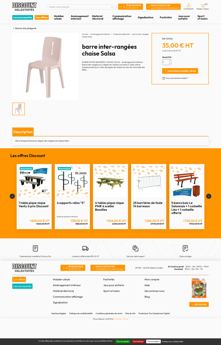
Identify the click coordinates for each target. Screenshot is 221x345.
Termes (125, 319)
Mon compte (152, 279)
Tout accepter (123, 341)
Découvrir (201, 304)
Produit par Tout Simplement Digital (154, 313)
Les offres (42, 17)
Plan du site (130, 313)
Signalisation (145, 17)
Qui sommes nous (154, 291)
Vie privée (117, 319)
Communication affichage (121, 17)
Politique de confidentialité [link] (172, 341)
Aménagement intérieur (80, 17)
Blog (147, 296)
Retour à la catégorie (25, 28)
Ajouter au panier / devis (181, 71)
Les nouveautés (22, 17)
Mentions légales (58, 313)
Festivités (166, 17)
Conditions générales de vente (109, 313)
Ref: (164, 38)
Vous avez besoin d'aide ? (176, 78)
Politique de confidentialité (81, 313)
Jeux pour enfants (184, 17)
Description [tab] (23, 132)
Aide (147, 285)
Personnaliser (153, 341)
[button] (12, 196)
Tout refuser (138, 341)
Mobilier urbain (59, 17)
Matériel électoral (97, 17)
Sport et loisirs (202, 17)
